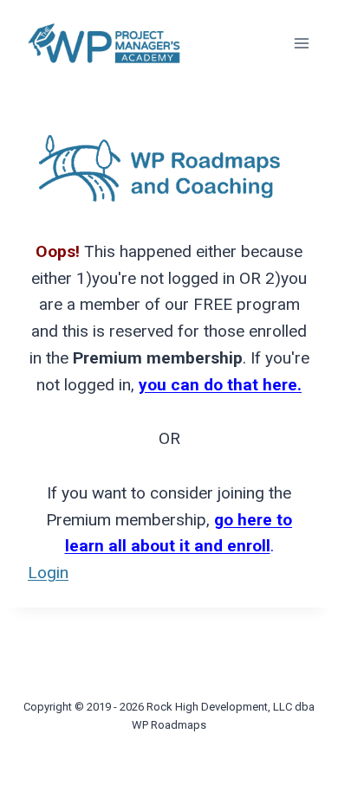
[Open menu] (301, 42)
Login (48, 572)
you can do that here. (220, 385)
